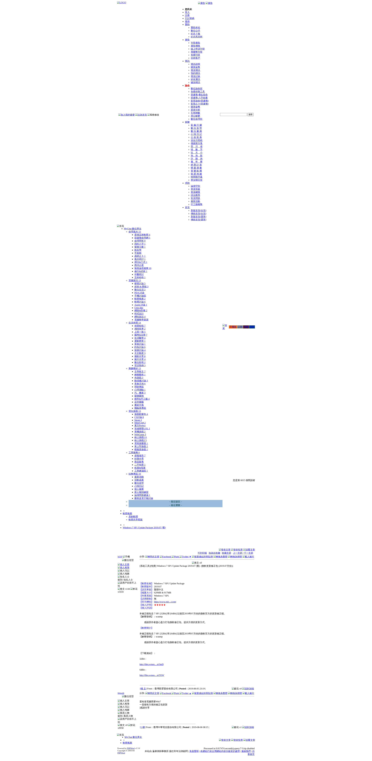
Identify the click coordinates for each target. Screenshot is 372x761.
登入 (187, 12)
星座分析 (195, 110)
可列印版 (202, 553)
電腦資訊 (135, 280)
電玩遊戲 (135, 411)
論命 (187, 85)
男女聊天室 (196, 180)
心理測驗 (139, 390)
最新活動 (195, 201)
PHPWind (131, 748)
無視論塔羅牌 (142, 268)
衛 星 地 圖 (196, 174)
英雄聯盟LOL (142, 428)
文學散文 (139, 371)
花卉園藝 (139, 402)
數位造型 (139, 483)
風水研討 (139, 259)
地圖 (246, 327)
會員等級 (195, 189)
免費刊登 (195, 55)
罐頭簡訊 (195, 82)
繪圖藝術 (139, 374)
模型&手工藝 (142, 399)
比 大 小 (196, 152)
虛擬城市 (139, 455)
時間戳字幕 (196, 177)
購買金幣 (195, 67)
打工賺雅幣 (196, 204)
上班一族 (139, 332)
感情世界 (139, 329)
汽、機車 (139, 393)
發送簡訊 (195, 70)
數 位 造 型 (196, 128)
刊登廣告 (195, 43)
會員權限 (195, 192)
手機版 (232, 327)
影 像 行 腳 (196, 125)
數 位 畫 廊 (196, 131)
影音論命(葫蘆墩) (200, 100)
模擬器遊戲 (141, 449)
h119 (120, 556)
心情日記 (139, 486)
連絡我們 (246, 751)
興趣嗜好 (135, 368)
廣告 (187, 39)
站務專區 (135, 474)
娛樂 (187, 122)
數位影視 (139, 362)
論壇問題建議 (142, 495)
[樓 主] (143, 688)
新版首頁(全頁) (198, 210)
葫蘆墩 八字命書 (199, 97)
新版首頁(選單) (198, 216)
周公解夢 (195, 116)
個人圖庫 (139, 489)
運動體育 (139, 341)
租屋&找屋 (139, 468)
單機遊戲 (139, 431)
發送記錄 (195, 76)
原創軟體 (133, 516)
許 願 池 (196, 158)
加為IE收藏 (214, 553)
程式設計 (139, 313)
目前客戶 (195, 58)
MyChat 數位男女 (132, 228)
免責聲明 (194, 751)
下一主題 (248, 553)
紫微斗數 (139, 247)
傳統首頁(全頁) (198, 213)
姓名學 (137, 250)
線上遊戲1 (140, 437)
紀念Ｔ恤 (195, 33)
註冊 (187, 15)
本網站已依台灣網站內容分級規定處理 (220, 751)
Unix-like (138, 308)
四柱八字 (139, 244)
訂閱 (240, 327)
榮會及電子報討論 (143, 498)
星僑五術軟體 (142, 234)
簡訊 (187, 61)
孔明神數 (195, 113)
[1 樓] (142, 727)
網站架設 (139, 316)
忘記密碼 (189, 18)
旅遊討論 (139, 350)
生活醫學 (139, 338)
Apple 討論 (140, 305)
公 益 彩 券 (196, 137)
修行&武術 (140, 271)
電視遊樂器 (141, 443)
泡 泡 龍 (196, 155)
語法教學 (195, 195)
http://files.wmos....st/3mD (152, 664)
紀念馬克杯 (196, 36)
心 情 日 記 (196, 134)
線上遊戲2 (140, 440)
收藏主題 (226, 553)
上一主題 (238, 553)
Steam (138, 420)
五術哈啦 (139, 277)
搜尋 (187, 21)
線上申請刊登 (198, 49)
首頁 (187, 207)
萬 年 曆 (196, 161)
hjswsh (121, 693)
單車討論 (139, 344)
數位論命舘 (196, 88)
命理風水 (135, 231)
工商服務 (134, 452)
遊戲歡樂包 (141, 414)
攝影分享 (139, 356)
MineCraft (140, 423)
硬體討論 (139, 283)
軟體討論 (139, 302)
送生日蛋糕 (196, 140)
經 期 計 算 (196, 164)
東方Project (139, 425)
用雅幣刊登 (196, 52)
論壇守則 (195, 186)
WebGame (140, 434)
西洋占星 (139, 265)
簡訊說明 (195, 64)
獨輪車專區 (140, 408)
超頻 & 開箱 (141, 286)
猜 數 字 (196, 149)
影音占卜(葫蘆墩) (200, 104)
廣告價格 (195, 46)
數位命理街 (196, 119)
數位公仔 (195, 30)
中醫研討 (139, 274)
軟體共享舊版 (136, 519)
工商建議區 (141, 471)
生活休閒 (135, 322)
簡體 (252, 327)
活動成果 (139, 480)
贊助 (187, 24)
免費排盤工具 (198, 91)
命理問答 (139, 241)
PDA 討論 (139, 292)
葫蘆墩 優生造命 (199, 94)
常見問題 (195, 198)
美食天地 (139, 383)
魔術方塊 (139, 405)
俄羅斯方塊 (196, 143)
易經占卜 (139, 256)
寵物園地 (139, 396)
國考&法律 (140, 335)
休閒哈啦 (139, 326)
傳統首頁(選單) (198, 219)
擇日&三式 (140, 262)
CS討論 (139, 417)
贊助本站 (195, 27)
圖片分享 (139, 359)
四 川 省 (196, 146)
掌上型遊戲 (141, 446)
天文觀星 (139, 353)
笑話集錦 (139, 365)
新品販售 (139, 461)
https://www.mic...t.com (165, 602)
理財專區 (139, 387)
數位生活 (139, 289)
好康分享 (139, 458)
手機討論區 (140, 295)
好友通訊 (195, 79)
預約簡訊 (195, 73)
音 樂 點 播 (196, 171)
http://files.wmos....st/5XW (152, 675)
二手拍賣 (139, 464)
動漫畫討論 (141, 380)
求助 (187, 183)
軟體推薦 (139, 299)
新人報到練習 (141, 492)
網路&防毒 (140, 310)
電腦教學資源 (141, 319)
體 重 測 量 (196, 168)
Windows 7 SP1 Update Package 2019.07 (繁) (144, 527)
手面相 (137, 253)
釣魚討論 (139, 347)
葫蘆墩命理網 (142, 238)
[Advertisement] (239, 541)
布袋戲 (138, 377)
